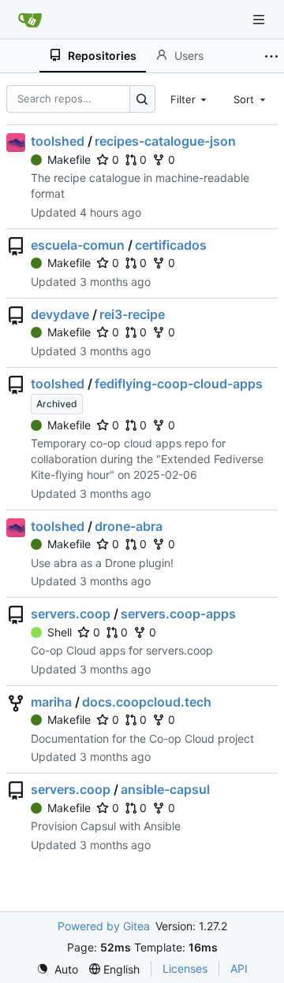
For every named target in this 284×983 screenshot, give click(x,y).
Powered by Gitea (104, 926)
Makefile (69, 159)
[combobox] (190, 98)
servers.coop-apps (178, 613)
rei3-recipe (132, 314)
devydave (60, 314)
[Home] (30, 20)
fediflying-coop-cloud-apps (179, 383)
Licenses (185, 968)
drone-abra (129, 526)
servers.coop (70, 613)
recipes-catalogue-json (165, 141)
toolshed (57, 141)
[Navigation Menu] (260, 19)
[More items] (271, 55)
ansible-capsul (165, 789)
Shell (59, 632)
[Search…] (142, 99)
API (239, 968)
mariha (51, 702)
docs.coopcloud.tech (146, 702)
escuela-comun (78, 245)
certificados (171, 245)
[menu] (57, 969)
